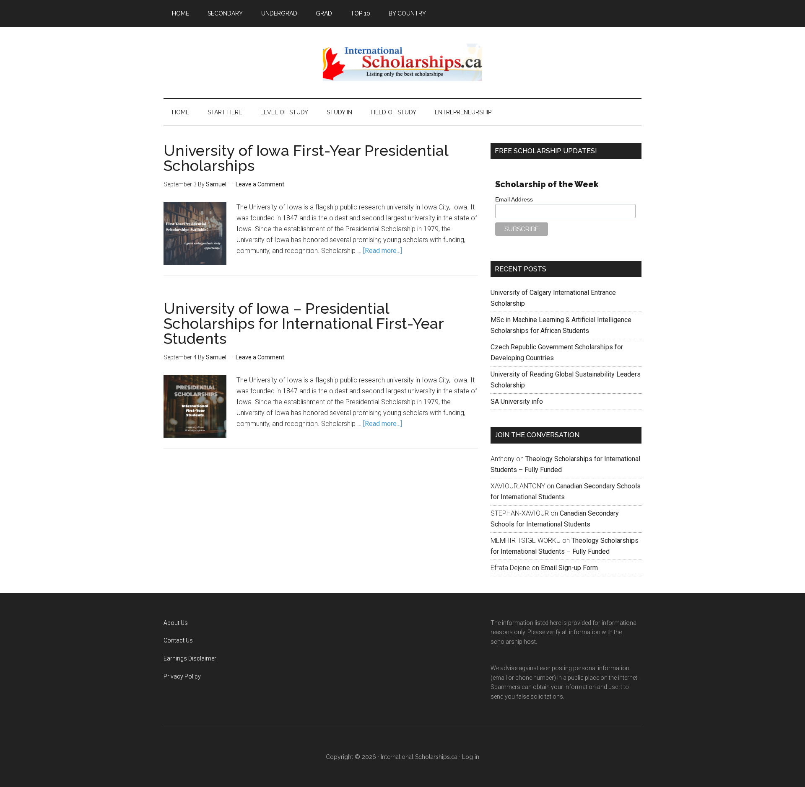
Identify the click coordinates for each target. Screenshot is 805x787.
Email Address (514, 199)
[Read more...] (382, 251)
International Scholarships (402, 62)
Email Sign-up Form (569, 568)
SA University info (517, 401)
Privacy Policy (182, 676)
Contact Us (178, 640)
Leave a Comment (260, 184)
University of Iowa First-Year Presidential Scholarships (306, 158)
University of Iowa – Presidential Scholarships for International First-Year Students (304, 323)
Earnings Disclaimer (190, 658)
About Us (176, 622)
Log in (470, 756)
